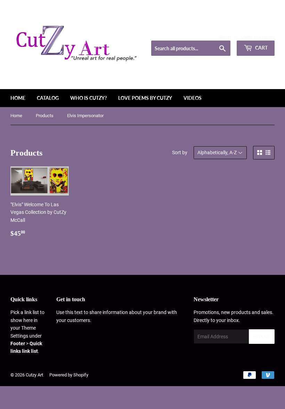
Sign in (224, 37)
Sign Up (261, 336)
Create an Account (258, 37)
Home (17, 98)
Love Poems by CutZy (145, 98)
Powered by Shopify (68, 374)
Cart (261, 48)
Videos (193, 98)
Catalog (48, 98)
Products (45, 115)
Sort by (179, 152)
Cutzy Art (34, 374)
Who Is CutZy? (88, 98)
